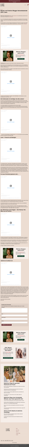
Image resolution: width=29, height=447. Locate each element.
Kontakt (17, 434)
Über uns (17, 431)
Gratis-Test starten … (11, 16)
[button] (24, 5)
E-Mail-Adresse (4, 317)
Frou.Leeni (25, 23)
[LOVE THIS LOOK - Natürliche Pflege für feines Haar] (2, 5)
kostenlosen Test (16, 15)
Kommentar (3, 307)
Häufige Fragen (18, 433)
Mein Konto (17, 430)
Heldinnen (2, 9)
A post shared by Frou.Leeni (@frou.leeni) (7, 47)
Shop (16, 428)
